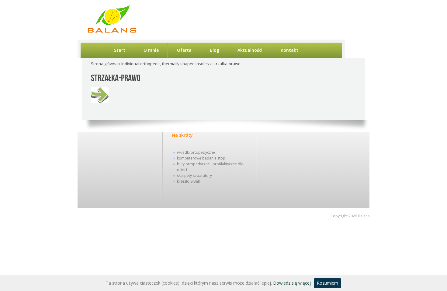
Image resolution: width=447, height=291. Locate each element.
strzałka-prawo (115, 78)
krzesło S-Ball (188, 181)
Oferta (184, 50)
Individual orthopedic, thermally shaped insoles (165, 63)
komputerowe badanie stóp (201, 158)
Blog (214, 50)
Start (119, 50)
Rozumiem (327, 283)
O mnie (151, 50)
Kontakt (289, 50)
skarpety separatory (194, 175)
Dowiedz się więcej (292, 283)
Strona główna (104, 63)
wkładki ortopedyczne (196, 152)
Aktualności (249, 50)
